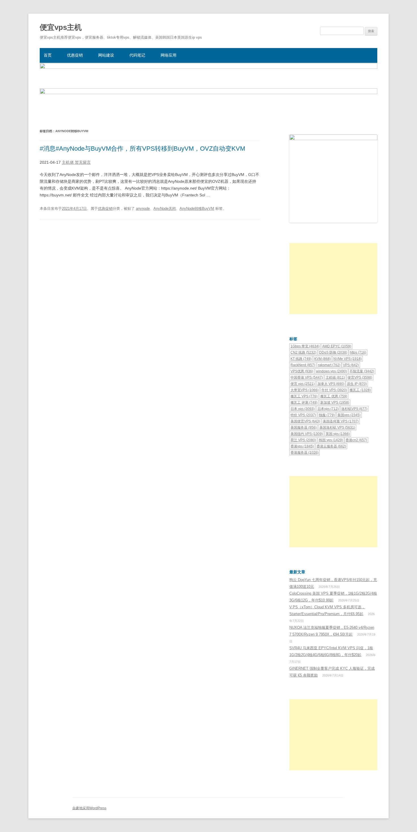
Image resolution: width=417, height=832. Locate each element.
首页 (48, 55)
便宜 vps (302, 384)
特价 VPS (303, 415)
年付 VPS (334, 390)
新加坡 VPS (334, 402)
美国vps (349, 415)
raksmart (329, 365)
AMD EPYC (336, 346)
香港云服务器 (331, 446)
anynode (143, 208)
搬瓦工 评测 (303, 402)
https (358, 352)
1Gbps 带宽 (304, 346)
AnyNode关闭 (164, 208)
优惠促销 (75, 55)
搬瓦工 (360, 390)
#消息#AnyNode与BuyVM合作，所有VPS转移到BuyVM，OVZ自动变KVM (142, 148)
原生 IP (357, 384)
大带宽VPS (304, 390)
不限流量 (361, 371)
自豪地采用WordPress (89, 808)
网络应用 (168, 55)
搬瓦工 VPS (303, 396)
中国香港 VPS (306, 377)
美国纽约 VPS (306, 434)
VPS (351, 365)
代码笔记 (137, 55)
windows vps (331, 371)
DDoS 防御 (333, 352)
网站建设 (106, 55)
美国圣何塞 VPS (341, 421)
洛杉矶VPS (354, 409)
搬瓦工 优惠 (333, 396)
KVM (322, 359)
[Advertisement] (333, 278)
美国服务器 (303, 428)
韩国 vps (331, 440)
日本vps (328, 409)
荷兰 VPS (303, 440)
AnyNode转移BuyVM (197, 208)
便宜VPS (360, 377)
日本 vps (302, 409)
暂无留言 (83, 162)
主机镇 (335, 377)
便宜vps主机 (61, 27)
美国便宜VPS (305, 421)
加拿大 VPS (330, 384)
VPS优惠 (301, 371)
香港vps (302, 446)
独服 (327, 415)
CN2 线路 (303, 352)
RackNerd (302, 365)
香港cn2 (356, 440)
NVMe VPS (347, 359)
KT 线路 (300, 359)
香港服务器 (304, 453)
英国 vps (338, 434)
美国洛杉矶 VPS (337, 428)
